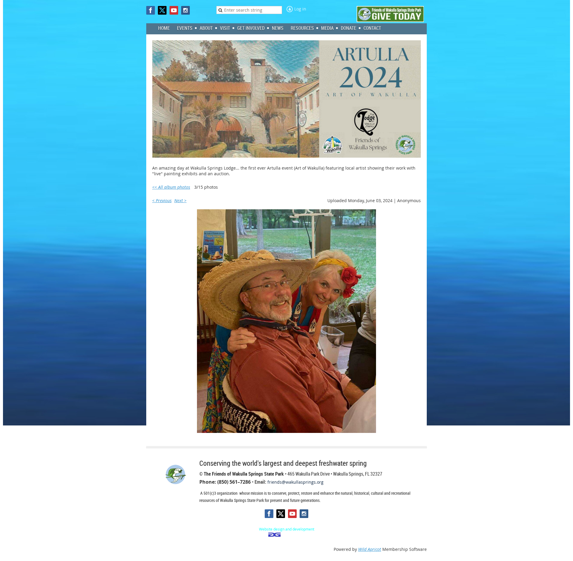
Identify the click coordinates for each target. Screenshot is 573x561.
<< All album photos (171, 187)
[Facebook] (150, 10)
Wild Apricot (369, 549)
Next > (180, 200)
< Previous (162, 200)
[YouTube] (174, 10)
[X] (162, 10)
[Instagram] (185, 10)
